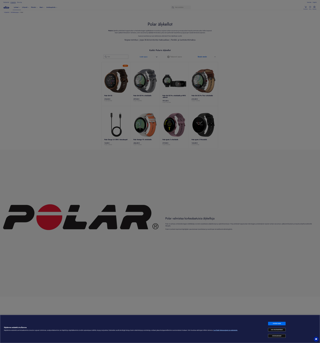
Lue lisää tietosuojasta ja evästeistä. (225, 330)
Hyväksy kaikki (277, 323)
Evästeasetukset (276, 336)
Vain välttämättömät (277, 329)
